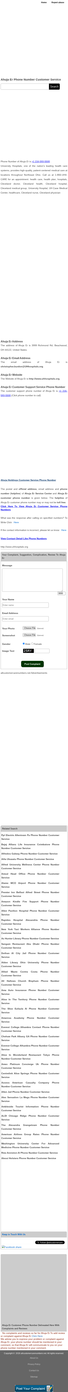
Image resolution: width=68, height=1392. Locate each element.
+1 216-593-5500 (41, 161)
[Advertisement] (34, 41)
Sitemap (34, 1377)
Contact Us (34, 1371)
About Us (34, 1358)
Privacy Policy (34, 1364)
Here (16, 522)
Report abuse (57, 2)
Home (44, 2)
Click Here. (37, 1336)
